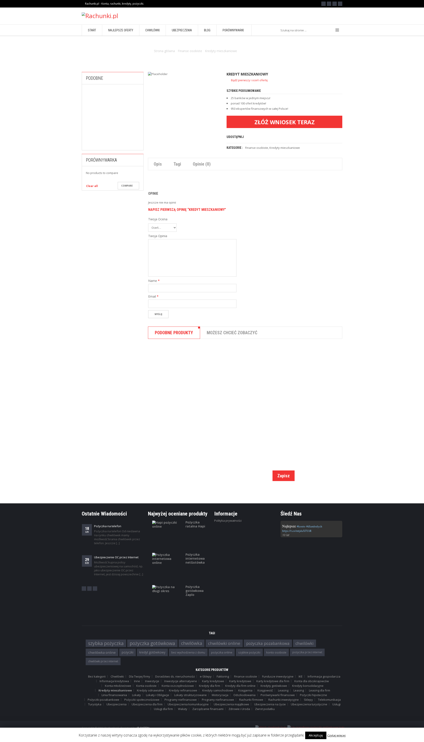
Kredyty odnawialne (150, 690)
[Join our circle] (334, 4)
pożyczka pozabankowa (268, 643)
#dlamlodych (314, 526)
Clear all (92, 186)
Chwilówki (117, 676)
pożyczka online (221, 652)
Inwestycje (152, 681)
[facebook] (84, 588)
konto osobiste (276, 652)
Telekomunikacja (329, 700)
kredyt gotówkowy (152, 652)
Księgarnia (245, 690)
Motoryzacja (220, 695)
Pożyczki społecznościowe (141, 700)
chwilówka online (102, 652)
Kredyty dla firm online (240, 686)
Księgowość (265, 690)
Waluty (182, 709)
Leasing (283, 690)
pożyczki (127, 652)
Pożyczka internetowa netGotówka (195, 559)
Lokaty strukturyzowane (190, 695)
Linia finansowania (114, 695)
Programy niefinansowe (181, 700)
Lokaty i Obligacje (157, 695)
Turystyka (94, 704)
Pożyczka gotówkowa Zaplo (195, 591)
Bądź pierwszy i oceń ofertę (249, 80)
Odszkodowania (244, 695)
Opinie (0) (202, 164)
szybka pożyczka (106, 643)
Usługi (336, 704)
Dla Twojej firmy (139, 676)
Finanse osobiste (190, 51)
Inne (137, 681)
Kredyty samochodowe (217, 690)
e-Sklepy (206, 676)
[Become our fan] (323, 4)
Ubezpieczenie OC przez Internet (116, 557)
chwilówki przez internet (103, 661)
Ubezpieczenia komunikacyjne (188, 704)
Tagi (177, 164)
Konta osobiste (146, 686)
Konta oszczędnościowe (178, 686)
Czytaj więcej (336, 735)
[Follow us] (329, 4)
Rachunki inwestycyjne (283, 700)
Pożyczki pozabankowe (123, 146)
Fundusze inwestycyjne (277, 676)
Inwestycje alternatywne (180, 681)
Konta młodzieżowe (118, 686)
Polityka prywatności (228, 521)
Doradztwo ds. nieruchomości (175, 676)
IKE (301, 676)
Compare (127, 185)
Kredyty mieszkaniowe (221, 51)
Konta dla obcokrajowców (311, 681)
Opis (158, 164)
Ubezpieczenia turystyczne (309, 704)
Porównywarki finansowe (278, 695)
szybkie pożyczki (249, 652)
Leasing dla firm (319, 690)
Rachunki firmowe (251, 700)
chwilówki (304, 643)
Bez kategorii (97, 676)
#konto (301, 526)
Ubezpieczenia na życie (270, 704)
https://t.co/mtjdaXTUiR (297, 531)
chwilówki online (224, 643)
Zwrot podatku (265, 709)
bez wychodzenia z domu (188, 652)
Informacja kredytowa (114, 681)
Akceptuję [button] (316, 735)
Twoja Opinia (157, 236)
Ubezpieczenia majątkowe (231, 704)
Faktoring (223, 676)
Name (154, 281)
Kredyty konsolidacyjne (308, 686)
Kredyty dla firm (209, 686)
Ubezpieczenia (116, 704)
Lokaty (136, 695)
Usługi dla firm (163, 709)
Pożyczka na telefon (107, 526)
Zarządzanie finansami (207, 709)
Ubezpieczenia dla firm (147, 704)
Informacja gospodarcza (324, 676)
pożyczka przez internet (307, 652)
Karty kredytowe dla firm (272, 681)
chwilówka (191, 643)
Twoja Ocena (157, 219)
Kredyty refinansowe (183, 690)
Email (153, 296)
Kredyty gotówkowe (254, 406)
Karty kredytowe (213, 681)
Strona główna (164, 51)
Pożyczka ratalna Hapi (195, 524)
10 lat (285, 535)
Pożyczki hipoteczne (313, 695)
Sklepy (308, 700)
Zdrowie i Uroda (239, 709)
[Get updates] (340, 4)
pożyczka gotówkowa (152, 643)
